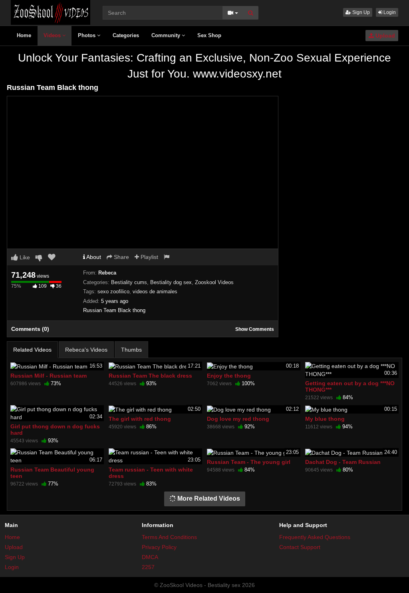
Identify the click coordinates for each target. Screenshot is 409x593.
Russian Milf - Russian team (48, 375)
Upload (384, 35)
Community (166, 35)
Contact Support (299, 547)
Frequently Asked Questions (314, 537)
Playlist (148, 257)
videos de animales (155, 292)
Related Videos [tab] (32, 349)
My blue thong (325, 419)
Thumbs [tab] (131, 349)
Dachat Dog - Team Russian (343, 462)
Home (24, 35)
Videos (53, 35)
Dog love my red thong (238, 419)
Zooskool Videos (214, 282)
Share (120, 257)
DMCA (150, 557)
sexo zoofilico (113, 292)
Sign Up (360, 12)
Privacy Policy (159, 547)
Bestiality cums (129, 282)
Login (389, 12)
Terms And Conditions (169, 537)
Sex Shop (209, 35)
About (93, 257)
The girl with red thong (140, 419)
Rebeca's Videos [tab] (86, 349)
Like (24, 257)
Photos (87, 35)
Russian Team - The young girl (248, 462)
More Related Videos (208, 498)
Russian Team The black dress (150, 375)
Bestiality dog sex (171, 282)
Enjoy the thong (229, 375)
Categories (126, 35)
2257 (148, 567)
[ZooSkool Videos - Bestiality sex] (50, 12)
